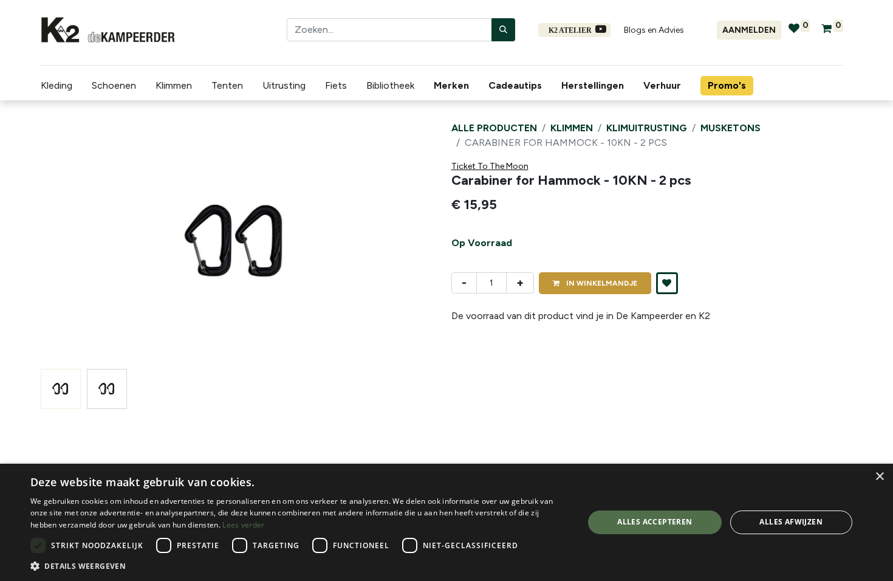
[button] (70, 242)
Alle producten (494, 128)
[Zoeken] (503, 29)
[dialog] (446, 522)
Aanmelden (749, 30)
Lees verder (243, 525)
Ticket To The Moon (490, 166)
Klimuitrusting (646, 128)
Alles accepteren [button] (654, 522)
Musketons (730, 128)
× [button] (879, 476)
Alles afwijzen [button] (791, 522)
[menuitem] (454, 86)
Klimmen (571, 128)
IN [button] (600, 283)
